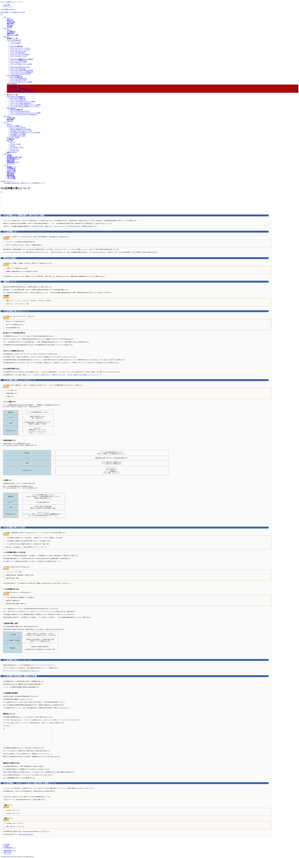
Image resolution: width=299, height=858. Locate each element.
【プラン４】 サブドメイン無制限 (19, 54)
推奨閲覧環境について (10, 850)
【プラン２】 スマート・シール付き (20, 49)
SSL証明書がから (9, 9)
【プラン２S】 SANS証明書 (17, 68)
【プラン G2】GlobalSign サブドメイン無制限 (22, 101)
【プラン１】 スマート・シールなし (20, 48)
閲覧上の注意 (7, 852)
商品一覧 (6, 36)
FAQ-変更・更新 (14, 150)
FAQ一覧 (12, 142)
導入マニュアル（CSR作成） (18, 127)
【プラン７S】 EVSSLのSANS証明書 (20, 73)
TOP (5, 17)
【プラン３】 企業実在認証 (17, 53)
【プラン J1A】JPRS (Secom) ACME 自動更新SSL (23, 114)
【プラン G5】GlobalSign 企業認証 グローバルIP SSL (24, 106)
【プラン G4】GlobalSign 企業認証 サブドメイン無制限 (25, 104)
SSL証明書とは (7, 236)
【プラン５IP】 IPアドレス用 (18, 62)
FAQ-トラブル (14, 149)
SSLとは (6, 28)
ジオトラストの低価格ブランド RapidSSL (21, 59)
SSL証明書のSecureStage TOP (12, 183)
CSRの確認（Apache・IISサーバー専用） (21, 131)
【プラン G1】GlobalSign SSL (18, 100)
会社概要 (6, 846)
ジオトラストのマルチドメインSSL (20, 67)
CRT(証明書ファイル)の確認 (18, 134)
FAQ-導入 (12, 145)
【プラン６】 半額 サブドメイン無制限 (21, 64)
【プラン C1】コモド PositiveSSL (19, 88)
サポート (6, 122)
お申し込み (7, 116)
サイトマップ (7, 853)
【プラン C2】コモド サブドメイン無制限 (21, 90)
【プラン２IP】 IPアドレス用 (18, 51)
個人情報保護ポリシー (10, 847)
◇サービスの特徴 (15, 43)
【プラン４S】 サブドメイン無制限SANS (21, 72)
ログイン (6, 165)
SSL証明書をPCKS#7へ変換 (17, 136)
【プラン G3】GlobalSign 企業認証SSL (20, 103)
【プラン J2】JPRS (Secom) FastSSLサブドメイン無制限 (25, 113)
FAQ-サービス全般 (15, 144)
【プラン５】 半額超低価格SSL (18, 60)
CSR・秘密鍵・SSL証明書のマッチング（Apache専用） (25, 132)
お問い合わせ (7, 154)
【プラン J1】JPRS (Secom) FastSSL (19, 111)
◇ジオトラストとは (15, 41)
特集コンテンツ (25, 183)
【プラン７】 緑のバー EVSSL (18, 56)
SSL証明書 (7, 844)
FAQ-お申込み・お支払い (17, 147)
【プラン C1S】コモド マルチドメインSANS (22, 92)
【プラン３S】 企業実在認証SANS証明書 (21, 70)
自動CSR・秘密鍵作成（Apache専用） (20, 129)
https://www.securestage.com (26, 834)
